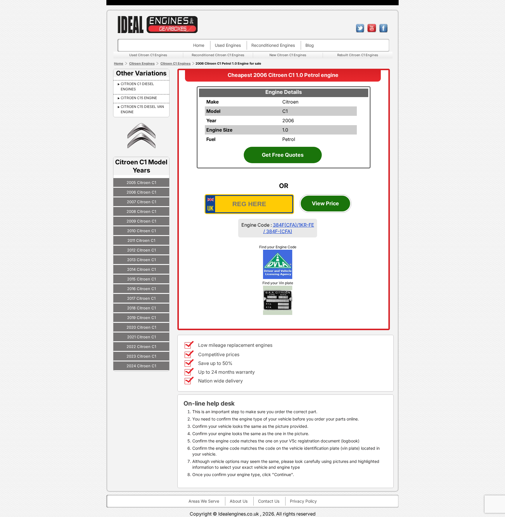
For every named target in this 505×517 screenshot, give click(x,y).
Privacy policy (303, 501)
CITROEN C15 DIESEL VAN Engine (142, 109)
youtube (371, 28)
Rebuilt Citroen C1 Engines (357, 55)
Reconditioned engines (273, 45)
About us (239, 501)
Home (198, 45)
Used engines (228, 45)
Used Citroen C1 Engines (148, 55)
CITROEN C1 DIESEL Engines (137, 86)
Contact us (268, 501)
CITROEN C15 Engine (139, 98)
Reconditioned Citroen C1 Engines (218, 55)
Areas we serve (203, 501)
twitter (360, 28)
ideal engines (157, 24)
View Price (325, 203)
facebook (383, 28)
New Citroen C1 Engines (287, 55)
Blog (309, 45)
